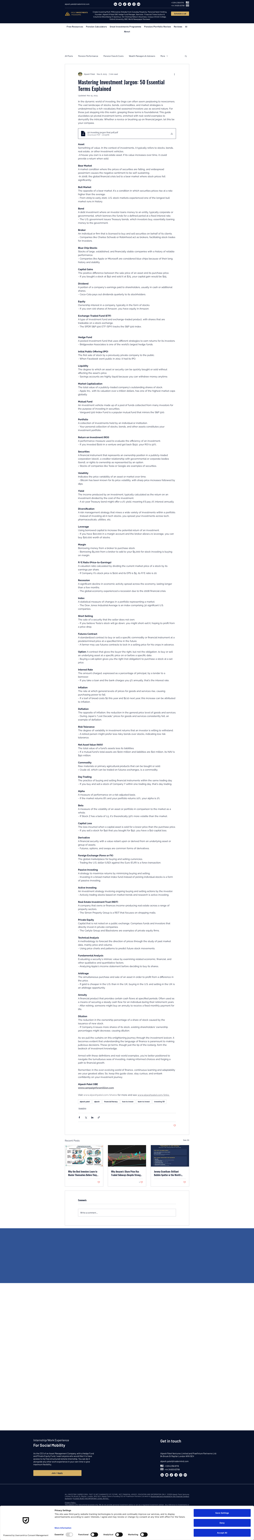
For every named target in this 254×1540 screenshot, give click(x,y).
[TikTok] (124, 4)
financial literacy (111, 1101)
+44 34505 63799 (172, 1469)
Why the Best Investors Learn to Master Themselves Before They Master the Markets (82, 1173)
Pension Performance (88, 56)
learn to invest (144, 1101)
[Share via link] (98, 1117)
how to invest (127, 1101)
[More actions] (174, 74)
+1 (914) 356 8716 (172, 1466)
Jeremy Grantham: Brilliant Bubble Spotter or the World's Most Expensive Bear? (167, 1173)
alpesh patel (85, 1101)
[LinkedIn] (115, 4)
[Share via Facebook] (79, 1117)
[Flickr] (138, 4)
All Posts (69, 56)
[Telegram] (129, 4)
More (162, 56)
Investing (82, 1108)
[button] (75, 26)
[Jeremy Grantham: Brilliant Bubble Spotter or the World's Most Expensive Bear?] (170, 1156)
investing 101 (159, 1101)
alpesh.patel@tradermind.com (174, 1461)
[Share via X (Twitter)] (86, 1117)
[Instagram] (134, 4)
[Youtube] (120, 4)
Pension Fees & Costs (113, 56)
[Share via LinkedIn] (92, 1117)
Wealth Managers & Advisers (142, 56)
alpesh (97, 1101)
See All (186, 1140)
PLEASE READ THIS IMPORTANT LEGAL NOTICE (91, 1498)
